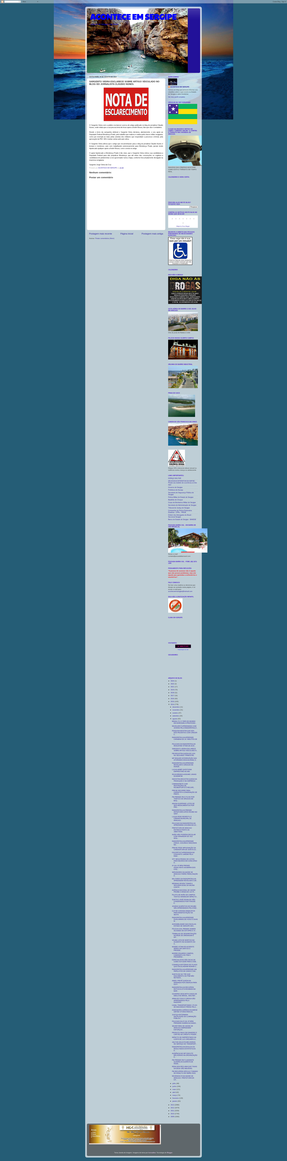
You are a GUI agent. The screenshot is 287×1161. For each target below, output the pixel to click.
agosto (175, 719)
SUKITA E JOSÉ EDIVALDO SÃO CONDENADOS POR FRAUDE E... (183, 901)
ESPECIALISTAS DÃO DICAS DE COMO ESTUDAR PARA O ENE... (184, 961)
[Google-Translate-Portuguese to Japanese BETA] (186, 220)
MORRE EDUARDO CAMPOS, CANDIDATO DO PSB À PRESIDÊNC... (183, 955)
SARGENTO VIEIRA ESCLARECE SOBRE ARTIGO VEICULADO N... (185, 749)
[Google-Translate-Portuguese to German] (179, 220)
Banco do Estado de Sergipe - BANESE (182, 519)
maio (174, 1089)
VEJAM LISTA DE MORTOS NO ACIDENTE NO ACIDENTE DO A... (183, 942)
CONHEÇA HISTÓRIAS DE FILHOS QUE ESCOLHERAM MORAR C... (185, 965)
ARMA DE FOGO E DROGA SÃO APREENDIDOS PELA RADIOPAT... (183, 1000)
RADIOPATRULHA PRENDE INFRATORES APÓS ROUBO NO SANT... (184, 812)
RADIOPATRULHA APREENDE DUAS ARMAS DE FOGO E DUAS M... (185, 919)
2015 (173, 701)
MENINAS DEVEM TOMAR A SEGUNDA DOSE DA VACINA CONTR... (183, 885)
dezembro (176, 707)
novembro (176, 710)
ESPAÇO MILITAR (174, 478)
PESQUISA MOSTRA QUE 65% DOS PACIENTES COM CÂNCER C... (184, 732)
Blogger (169, 1152)
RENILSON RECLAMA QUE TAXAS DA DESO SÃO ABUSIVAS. (184, 1067)
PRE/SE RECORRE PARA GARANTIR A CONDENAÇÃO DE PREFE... (184, 792)
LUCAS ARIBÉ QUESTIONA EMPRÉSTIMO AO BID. (182, 770)
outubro (175, 713)
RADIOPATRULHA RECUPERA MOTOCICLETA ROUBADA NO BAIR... (184, 989)
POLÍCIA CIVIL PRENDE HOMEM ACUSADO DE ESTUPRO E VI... (184, 930)
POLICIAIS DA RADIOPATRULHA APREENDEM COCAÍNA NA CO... (184, 824)
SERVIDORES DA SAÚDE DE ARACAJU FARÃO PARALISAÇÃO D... (185, 874)
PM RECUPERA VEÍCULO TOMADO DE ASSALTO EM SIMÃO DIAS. (185, 1072)
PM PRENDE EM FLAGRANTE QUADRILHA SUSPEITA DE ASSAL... (183, 1062)
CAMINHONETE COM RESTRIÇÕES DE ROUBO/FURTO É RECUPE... (183, 785)
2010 (173, 1114)
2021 (173, 687)
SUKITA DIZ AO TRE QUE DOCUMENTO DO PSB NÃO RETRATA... (183, 976)
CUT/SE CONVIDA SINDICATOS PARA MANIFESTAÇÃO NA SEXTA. (183, 912)
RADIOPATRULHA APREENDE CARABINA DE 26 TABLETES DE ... (184, 739)
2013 (173, 1105)
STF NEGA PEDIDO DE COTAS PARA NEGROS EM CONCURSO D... (184, 861)
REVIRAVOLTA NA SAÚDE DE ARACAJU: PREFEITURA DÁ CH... (183, 1078)
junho (174, 1086)
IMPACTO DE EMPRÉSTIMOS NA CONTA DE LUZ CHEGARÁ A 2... (184, 1038)
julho (174, 1083)
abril (174, 1092)
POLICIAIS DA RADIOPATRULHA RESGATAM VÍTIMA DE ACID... (184, 745)
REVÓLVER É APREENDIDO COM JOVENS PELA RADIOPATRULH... (185, 727)
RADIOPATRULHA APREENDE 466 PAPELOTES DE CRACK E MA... (184, 970)
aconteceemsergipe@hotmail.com (180, 591)
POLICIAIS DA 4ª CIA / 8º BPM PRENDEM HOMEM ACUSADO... (184, 1022)
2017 (173, 695)
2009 (173, 1116)
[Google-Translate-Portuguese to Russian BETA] (194, 220)
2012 (173, 1108)
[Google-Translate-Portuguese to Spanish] (183, 224)
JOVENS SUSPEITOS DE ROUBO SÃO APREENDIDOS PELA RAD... (185, 907)
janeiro (175, 1101)
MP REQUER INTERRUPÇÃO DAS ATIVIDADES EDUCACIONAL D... (184, 759)
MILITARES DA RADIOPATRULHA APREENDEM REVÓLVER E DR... (185, 879)
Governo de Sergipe (175, 487)
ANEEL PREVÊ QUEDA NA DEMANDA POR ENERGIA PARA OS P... (184, 982)
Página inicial (126, 234)
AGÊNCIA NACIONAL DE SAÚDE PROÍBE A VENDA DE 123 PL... (184, 891)
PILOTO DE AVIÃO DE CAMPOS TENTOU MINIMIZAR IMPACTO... (185, 895)
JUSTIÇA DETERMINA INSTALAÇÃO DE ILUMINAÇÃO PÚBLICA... (184, 1016)
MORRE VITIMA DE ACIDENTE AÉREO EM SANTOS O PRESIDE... (183, 948)
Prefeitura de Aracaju (175, 490)
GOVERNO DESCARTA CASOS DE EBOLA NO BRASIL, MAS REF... (184, 995)
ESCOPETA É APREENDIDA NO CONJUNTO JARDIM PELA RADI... (183, 854)
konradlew (152, 1152)
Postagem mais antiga (152, 234)
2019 (173, 690)
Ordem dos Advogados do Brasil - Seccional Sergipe (180, 516)
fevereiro (175, 1098)
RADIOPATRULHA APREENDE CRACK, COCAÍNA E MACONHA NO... (184, 843)
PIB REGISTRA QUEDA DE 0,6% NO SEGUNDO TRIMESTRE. (183, 754)
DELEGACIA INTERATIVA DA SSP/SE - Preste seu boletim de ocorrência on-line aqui (182, 482)
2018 (173, 693)
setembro (176, 716)
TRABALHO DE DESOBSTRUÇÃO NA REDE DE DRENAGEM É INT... (184, 935)
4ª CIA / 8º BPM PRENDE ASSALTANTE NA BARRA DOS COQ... (183, 867)
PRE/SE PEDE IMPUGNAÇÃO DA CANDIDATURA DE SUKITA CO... (184, 848)
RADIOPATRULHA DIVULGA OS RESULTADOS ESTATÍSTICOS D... (184, 1048)
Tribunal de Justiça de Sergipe (179, 508)
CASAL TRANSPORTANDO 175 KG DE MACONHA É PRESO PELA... (184, 1006)
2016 (173, 698)
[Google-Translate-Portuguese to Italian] (183, 220)
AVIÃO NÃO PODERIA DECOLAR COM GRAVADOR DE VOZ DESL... (184, 836)
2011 (172, 1111)
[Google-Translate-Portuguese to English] (190, 220)
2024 (173, 681)
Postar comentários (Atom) (104, 238)
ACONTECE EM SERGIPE (133, 16)
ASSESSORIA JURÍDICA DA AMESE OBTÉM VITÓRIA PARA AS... (184, 1011)
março (174, 1095)
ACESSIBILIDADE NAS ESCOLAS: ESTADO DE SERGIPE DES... (184, 925)
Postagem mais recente (100, 234)
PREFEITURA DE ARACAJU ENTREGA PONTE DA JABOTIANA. (182, 829)
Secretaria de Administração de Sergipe (182, 505)
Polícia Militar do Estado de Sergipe (180, 497)
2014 (173, 704)
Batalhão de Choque (175, 500)
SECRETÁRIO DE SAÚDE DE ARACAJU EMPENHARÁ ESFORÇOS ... (182, 1027)
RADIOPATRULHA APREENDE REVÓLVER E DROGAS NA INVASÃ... (183, 765)
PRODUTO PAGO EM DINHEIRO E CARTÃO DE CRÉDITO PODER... (185, 1033)
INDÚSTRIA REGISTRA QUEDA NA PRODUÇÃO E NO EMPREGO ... (184, 780)
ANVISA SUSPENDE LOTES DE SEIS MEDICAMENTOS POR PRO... (183, 805)
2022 (173, 684)
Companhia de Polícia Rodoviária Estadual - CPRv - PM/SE (180, 511)
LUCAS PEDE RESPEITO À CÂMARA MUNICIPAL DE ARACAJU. (181, 818)
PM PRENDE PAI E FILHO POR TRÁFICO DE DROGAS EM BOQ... (183, 798)
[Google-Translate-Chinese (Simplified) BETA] (172, 220)
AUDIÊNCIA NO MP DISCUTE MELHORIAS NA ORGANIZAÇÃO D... (184, 1055)
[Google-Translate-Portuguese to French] (176, 220)
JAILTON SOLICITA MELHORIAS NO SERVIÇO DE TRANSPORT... (184, 1043)
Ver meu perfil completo (176, 97)
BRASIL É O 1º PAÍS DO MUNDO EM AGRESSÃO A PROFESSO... (184, 722)
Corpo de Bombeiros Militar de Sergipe (182, 502)
